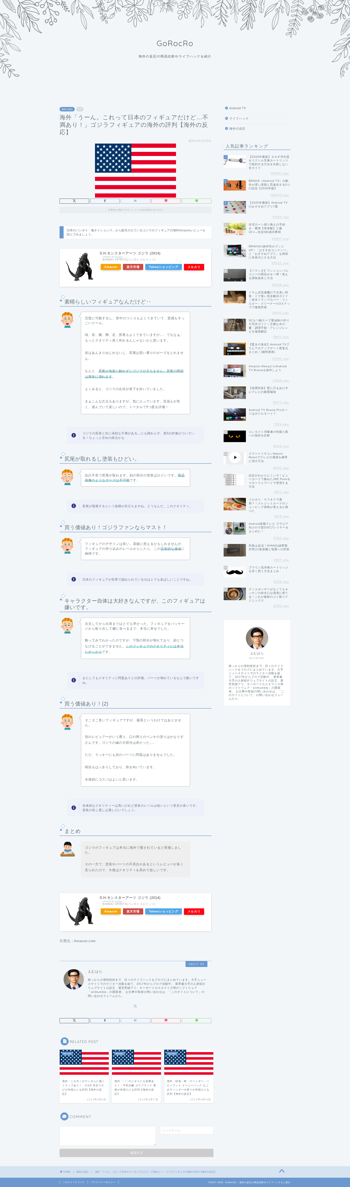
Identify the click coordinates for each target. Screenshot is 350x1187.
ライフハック (239, 118)
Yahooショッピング (163, 267)
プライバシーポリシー (103, 1182)
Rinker (119, 257)
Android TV (237, 108)
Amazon (110, 267)
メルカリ (194, 267)
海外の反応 (67, 109)
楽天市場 (133, 267)
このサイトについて (74, 1182)
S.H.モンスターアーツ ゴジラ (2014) (130, 253)
